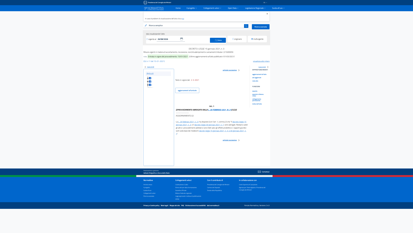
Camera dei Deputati (213, 187)
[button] (181, 39)
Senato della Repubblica (214, 190)
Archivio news (147, 184)
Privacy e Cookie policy (151, 205)
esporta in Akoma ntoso (258, 95)
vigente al (152, 39)
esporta (254, 91)
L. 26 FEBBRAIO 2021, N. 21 (219, 109)
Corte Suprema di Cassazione (248, 184)
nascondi (150, 66)
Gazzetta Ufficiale (180, 190)
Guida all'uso (147, 190)
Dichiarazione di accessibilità (195, 205)
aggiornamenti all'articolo (187, 90)
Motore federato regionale (183, 193)
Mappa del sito (175, 205)
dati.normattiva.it (213, 205)
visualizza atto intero (261, 61)
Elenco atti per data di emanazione (186, 187)
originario (238, 39)
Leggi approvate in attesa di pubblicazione (188, 196)
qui (183, 18)
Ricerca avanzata (260, 26)
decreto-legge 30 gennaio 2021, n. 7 (209, 124)
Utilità (177, 199)
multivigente (258, 39)
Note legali (165, 205)
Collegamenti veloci (149, 193)
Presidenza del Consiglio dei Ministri (218, 184)
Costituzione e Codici (181, 184)
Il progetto (146, 187)
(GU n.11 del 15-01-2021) (154, 61)
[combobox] (196, 25)
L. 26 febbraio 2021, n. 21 (188, 121)
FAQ (182, 205)
